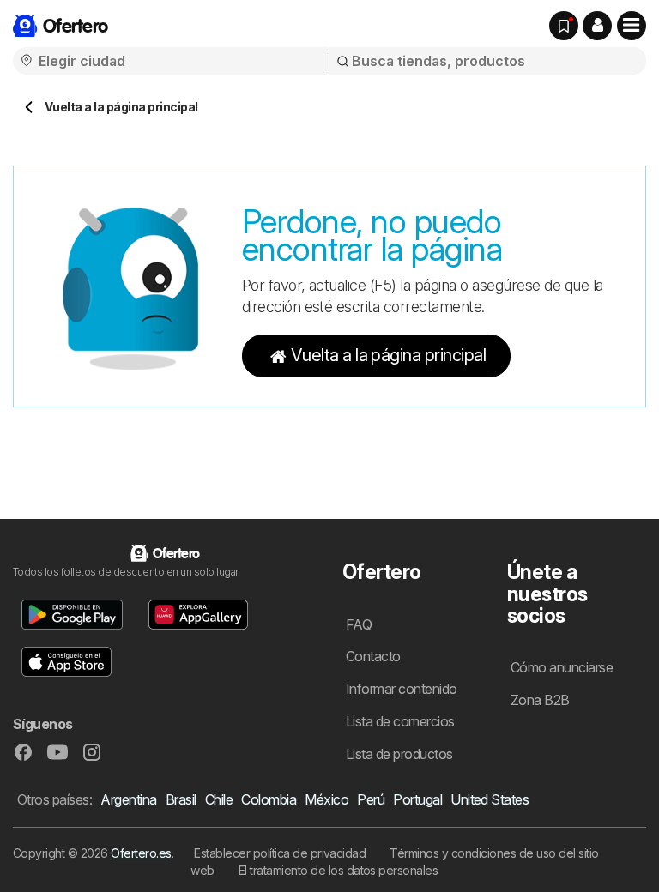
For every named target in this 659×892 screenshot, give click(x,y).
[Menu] (631, 25)
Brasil (181, 799)
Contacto (373, 656)
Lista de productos (399, 753)
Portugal (417, 799)
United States (489, 799)
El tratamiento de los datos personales (338, 870)
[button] (597, 25)
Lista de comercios (400, 721)
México (326, 799)
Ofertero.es (141, 853)
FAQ (359, 624)
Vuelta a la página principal (389, 355)
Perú (370, 799)
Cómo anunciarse (562, 667)
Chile (219, 799)
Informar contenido (401, 688)
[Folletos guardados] (563, 25)
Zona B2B (540, 699)
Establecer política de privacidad (280, 853)
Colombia (268, 799)
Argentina (128, 799)
